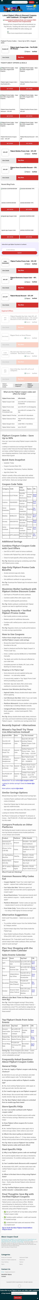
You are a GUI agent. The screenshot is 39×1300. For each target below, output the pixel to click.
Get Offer (10, 88)
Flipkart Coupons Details (4, 385)
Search (31, 2)
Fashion (21, 1262)
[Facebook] (19, 1286)
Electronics (22, 1259)
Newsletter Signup (6, 1274)
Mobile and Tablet (24, 1257)
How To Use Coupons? (18, 385)
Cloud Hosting (4, 1262)
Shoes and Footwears (6, 1257)
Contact (3, 1276)
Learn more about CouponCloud (9, 1247)
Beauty (21, 1264)
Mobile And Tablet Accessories (8, 1259)
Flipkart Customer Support (30, 385)
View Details (5, 57)
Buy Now (21, 57)
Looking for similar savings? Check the (18, 784)
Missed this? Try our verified (17, 780)
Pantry (2, 1264)
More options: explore (12, 788)
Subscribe (18, 1297)
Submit (19, 253)
